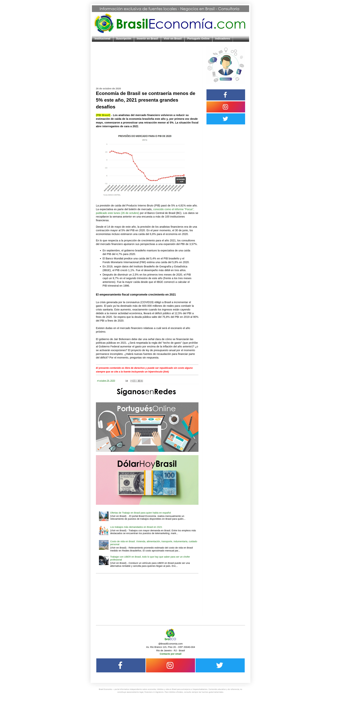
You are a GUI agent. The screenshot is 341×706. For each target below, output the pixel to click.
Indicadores (222, 38)
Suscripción (123, 38)
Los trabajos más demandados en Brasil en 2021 (136, 527)
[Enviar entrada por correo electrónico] (126, 380)
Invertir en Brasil (147, 38)
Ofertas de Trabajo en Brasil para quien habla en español (140, 512)
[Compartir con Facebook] (139, 381)
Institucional (102, 38)
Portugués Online (198, 38)
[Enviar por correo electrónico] (131, 381)
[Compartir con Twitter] (136, 381)
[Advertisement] (147, 64)
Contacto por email (170, 654)
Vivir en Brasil (173, 38)
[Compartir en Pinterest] (141, 381)
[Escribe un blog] (134, 381)
